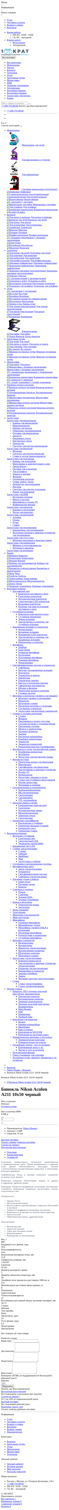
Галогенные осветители (30, 596)
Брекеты (22, 887)
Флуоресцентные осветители (32, 599)
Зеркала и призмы (21, 474)
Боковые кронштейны (29, 1024)
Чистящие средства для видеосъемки (36, 978)
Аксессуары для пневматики (21, 543)
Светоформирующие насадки (32, 874)
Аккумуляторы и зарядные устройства (37, 769)
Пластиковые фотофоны (30, 657)
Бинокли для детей (37, 220)
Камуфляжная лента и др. (30, 1047)
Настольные (28, 301)
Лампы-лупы (28, 304)
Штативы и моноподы (24, 940)
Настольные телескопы (43, 283)
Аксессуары (13, 418)
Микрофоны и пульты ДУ (25, 502)
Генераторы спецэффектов (26, 820)
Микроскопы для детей (33, 145)
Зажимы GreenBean (27, 973)
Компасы (23, 555)
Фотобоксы (24, 754)
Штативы (17, 451)
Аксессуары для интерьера (20, 550)
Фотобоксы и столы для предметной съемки (34, 749)
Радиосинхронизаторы (29, 790)
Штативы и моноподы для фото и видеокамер (35, 696)
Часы (17, 573)
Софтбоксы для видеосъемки (32, 876)
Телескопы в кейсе (37, 281)
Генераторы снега (27, 828)
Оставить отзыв (9, 1106)
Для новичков (30, 255)
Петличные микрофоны (30, 933)
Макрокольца (24, 764)
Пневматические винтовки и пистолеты (32, 1037)
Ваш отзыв (6, 1373)
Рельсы (21, 892)
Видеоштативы (25, 943)
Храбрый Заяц (25, 1017)
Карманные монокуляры (46, 377)
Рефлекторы (24, 678)
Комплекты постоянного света (33, 594)
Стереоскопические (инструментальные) (27, 197)
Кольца (21, 1022)
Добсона (22, 276)
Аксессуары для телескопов (20, 459)
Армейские (26, 227)
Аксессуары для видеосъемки (27, 958)
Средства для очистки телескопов (29, 489)
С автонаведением (37, 278)
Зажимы (22, 734)
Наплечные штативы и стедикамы (35, 706)
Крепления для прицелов (25, 1019)
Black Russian (24, 1009)
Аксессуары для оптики (18, 95)
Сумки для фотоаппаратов (31, 986)
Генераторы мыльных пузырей (33, 826)
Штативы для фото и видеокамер (34, 698)
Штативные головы (28, 703)
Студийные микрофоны (30, 938)
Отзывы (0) (12, 1157)
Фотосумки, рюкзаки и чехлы (32, 777)
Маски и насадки (21, 499)
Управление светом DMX (30, 843)
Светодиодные (25, 818)
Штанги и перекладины (30, 729)
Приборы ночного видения (20, 385)
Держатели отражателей (30, 744)
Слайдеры (23, 894)
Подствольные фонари (24, 1052)
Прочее (10, 67)
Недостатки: (7, 1361)
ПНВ (9, 83)
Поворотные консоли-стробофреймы (36, 747)
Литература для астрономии (26, 484)
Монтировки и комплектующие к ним (31, 464)
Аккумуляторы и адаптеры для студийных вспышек (33, 623)
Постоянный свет (21, 591)
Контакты (11, 27)
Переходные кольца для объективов (35, 762)
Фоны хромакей (20, 910)
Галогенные (24, 808)
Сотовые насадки (26, 693)
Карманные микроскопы (46, 209)
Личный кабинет (15, 1464)
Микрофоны (19, 920)
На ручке (23, 293)
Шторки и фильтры (27, 688)
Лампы (21, 976)
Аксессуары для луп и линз (20, 538)
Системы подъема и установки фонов (36, 724)
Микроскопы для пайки (44, 204)
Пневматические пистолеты (32, 1042)
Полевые (22, 232)
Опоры (16, 520)
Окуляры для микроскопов (26, 433)
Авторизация (19, 45)
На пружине (24, 655)
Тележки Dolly (25, 897)
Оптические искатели (23, 479)
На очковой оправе (37, 299)
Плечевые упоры (26, 884)
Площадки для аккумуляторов (33, 968)
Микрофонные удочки (29, 925)
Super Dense (24, 650)
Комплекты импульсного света (33, 614)
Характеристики (15, 1155)
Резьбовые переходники (30, 739)
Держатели (23, 741)
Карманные (26, 316)
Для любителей (32, 258)
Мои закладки (14, 1469)
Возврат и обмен (15, 25)
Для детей (24, 341)
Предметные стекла (22, 441)
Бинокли (11, 70)
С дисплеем (27, 202)
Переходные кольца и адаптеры (33, 690)
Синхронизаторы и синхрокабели (29, 787)
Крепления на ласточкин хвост (33, 1034)
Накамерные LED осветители (32, 634)
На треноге (26, 349)
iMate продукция (21, 917)
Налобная (24, 296)
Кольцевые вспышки (28, 632)
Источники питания (22, 497)
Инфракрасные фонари (24, 504)
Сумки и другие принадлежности (29, 456)
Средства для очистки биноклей (28, 453)
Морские (22, 230)
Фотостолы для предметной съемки (35, 757)
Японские (24, 248)
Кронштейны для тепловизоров (28, 530)
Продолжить (7, 1386)
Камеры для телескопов (24, 461)
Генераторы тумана (27, 831)
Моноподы (23, 701)
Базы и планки (25, 1029)
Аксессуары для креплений (20, 515)
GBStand (22, 854)
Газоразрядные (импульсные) (32, 805)
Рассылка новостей (16, 1471)
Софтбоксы (24, 668)
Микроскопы (13, 65)
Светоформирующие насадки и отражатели (34, 665)
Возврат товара (14, 1429)
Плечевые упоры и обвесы (26, 879)
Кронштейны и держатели (31, 971)
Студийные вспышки (23, 611)
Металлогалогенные (28, 813)
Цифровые (25, 192)
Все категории (14, 62)
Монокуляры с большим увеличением (25, 369)
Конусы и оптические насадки (33, 683)
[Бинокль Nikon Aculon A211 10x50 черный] (29, 1082)
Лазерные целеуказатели (30, 1001)
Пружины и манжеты (23, 548)
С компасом (27, 380)
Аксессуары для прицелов (20, 507)
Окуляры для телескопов (25, 469)
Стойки (22, 716)
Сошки (16, 525)
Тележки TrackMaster (28, 899)
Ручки (16, 522)
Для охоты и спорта (38, 344)
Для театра (25, 222)
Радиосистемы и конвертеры (32, 935)
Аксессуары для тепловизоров (22, 527)
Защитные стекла (26, 815)
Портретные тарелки (28, 680)
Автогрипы (24, 907)
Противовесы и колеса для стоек (34, 721)
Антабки (17, 517)
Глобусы (22, 576)
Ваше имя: (6, 1341)
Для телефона (29, 207)
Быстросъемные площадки (31, 950)
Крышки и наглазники (24, 510)
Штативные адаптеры (29, 953)
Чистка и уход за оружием (31, 1050)
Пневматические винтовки (31, 1040)
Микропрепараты (21, 425)
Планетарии (28, 558)
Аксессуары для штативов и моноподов (37, 711)
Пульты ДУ (23, 772)
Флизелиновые (25, 662)
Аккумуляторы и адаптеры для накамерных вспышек (33, 638)
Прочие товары (14, 989)
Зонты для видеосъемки (30, 869)
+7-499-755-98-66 (15, 111)
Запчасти (17, 436)
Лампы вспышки (26, 619)
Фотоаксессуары (21, 759)
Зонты (19, 583)
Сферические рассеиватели (31, 685)
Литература (18, 443)
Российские (27, 245)
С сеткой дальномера (40, 382)
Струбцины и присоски (30, 708)
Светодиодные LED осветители (34, 601)
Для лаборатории (30, 174)
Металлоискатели (35, 581)
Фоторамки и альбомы (29, 785)
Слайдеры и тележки (23, 889)
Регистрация (19, 42)
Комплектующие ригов (29, 961)
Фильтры (17, 476)
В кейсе (21, 212)
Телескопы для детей (40, 253)
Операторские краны (28, 905)
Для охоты (25, 364)
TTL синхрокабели (27, 800)
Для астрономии (34, 225)
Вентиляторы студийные (30, 823)
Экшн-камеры (30, 578)
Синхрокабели (25, 797)
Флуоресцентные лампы (30, 810)
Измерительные (29, 331)
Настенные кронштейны (30, 736)
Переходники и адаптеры (30, 642)
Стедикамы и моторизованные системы (32, 864)
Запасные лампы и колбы (25, 803)
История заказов (15, 1466)
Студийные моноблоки (29, 617)
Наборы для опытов (22, 428)
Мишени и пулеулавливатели (27, 545)
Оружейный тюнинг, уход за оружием (31, 1045)
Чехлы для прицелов (23, 512)
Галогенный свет (26, 838)
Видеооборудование (17, 93)
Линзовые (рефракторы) (45, 263)
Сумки (16, 981)
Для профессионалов (40, 260)
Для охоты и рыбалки (41, 217)
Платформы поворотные (30, 752)
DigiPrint (22, 647)
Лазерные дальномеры (18, 85)
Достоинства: (7, 1351)
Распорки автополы (28, 731)
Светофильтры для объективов (33, 767)
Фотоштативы (25, 945)
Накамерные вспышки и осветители (30, 627)
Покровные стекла (22, 438)
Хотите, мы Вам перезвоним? (32, 106)
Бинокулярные (31, 199)
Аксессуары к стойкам (29, 861)
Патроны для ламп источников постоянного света (33, 607)
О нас (9, 20)
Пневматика (24, 1014)
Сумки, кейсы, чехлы (23, 481)
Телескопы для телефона (46, 286)
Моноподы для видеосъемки (32, 948)
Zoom (18, 243)
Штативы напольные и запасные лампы (32, 540)
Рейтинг (5, 1380)
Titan (20, 859)
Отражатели (24, 871)
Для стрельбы (29, 346)
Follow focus (24, 882)
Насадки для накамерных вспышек (35, 670)
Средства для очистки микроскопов (30, 446)
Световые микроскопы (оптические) (39, 189)
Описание (12, 1152)
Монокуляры (13, 80)
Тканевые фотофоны (28, 660)
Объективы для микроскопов (27, 431)
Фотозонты (23, 673)
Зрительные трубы (16, 78)
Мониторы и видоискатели (26, 915)
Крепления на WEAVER (30, 1032)
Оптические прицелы (29, 996)
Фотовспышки (25, 629)
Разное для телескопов (24, 492)
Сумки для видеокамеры (30, 984)
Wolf (20, 1012)
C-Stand (22, 851)
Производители (14, 1432)
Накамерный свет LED (24, 846)
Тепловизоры (13, 88)
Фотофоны (18, 645)
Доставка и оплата (16, 22)
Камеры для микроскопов (25, 423)
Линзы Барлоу (19, 466)
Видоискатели (25, 775)
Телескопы (12, 72)
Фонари (21, 560)
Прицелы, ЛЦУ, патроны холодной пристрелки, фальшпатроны (30, 992)
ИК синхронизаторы (28, 792)
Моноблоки (24, 1027)
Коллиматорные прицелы (30, 999)
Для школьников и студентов (36, 160)
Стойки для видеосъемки (25, 848)
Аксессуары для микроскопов (21, 420)
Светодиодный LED (28, 841)
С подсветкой (29, 291)
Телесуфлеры (19, 912)
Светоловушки (25, 795)
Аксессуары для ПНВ (17, 494)
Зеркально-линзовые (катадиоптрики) (32, 272)
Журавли (22, 718)
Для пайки (25, 334)
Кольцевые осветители (29, 604)
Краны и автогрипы (22, 902)
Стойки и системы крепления (27, 713)
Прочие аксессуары (27, 782)
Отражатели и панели (29, 675)
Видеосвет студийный (23, 836)
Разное (10, 98)
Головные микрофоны (29, 922)
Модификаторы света (23, 866)
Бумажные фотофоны (28, 652)
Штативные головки (28, 955)
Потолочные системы (29, 726)
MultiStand (23, 856)
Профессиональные (38, 235)
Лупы (9, 75)
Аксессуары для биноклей (20, 448)
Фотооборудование (16, 90)
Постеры (17, 487)
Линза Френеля (32, 336)
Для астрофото (20, 471)
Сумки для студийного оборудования (36, 780)
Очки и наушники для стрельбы (28, 1055)
